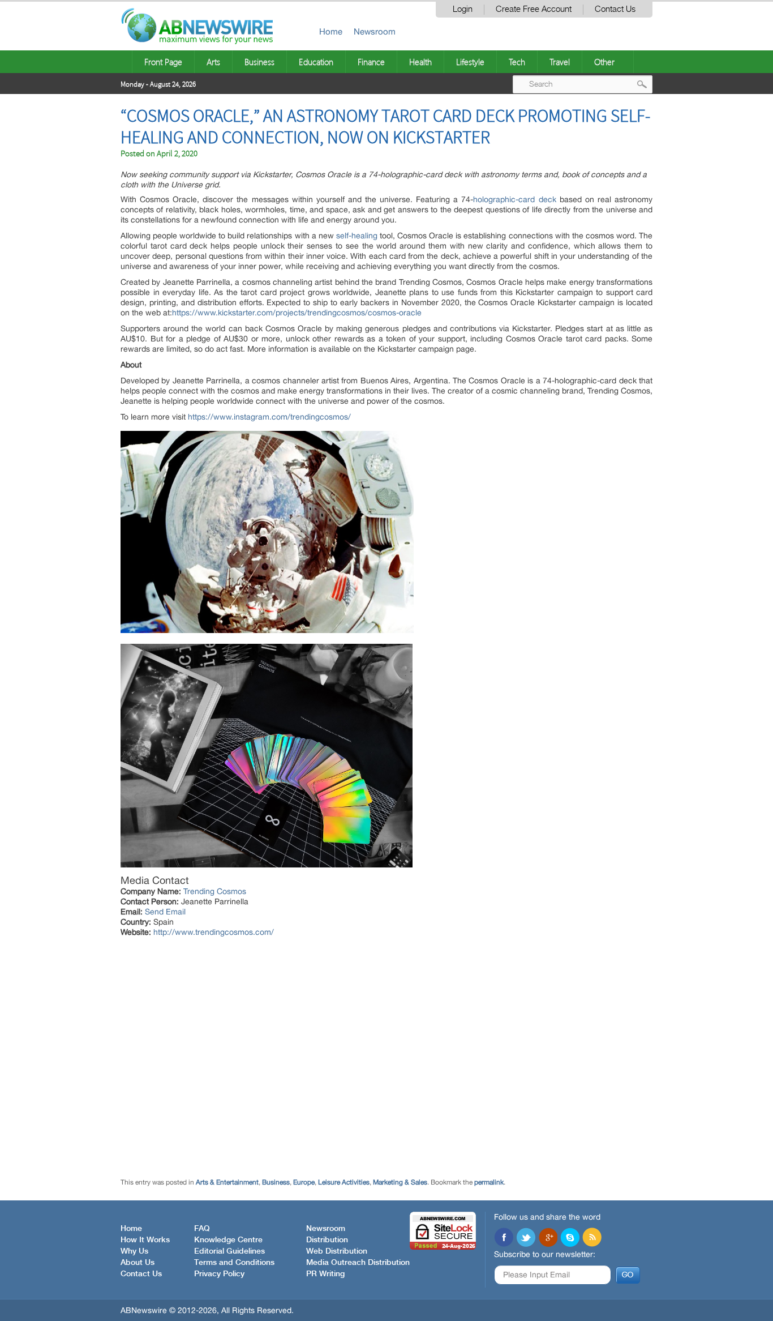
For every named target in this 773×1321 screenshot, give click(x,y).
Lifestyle (470, 61)
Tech (517, 61)
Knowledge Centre (228, 1240)
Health (420, 61)
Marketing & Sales (400, 1182)
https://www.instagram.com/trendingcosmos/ (269, 416)
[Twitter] (525, 1238)
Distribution (327, 1240)
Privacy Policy (219, 1274)
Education (316, 61)
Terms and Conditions (234, 1263)
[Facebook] (503, 1238)
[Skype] (569, 1238)
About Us (137, 1263)
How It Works (145, 1240)
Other (604, 61)
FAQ (202, 1229)
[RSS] (592, 1238)
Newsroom (375, 31)
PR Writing (325, 1274)
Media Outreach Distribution (358, 1263)
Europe (304, 1182)
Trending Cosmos (214, 891)
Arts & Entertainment (227, 1182)
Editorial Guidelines (229, 1251)
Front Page (163, 61)
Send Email (165, 911)
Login (463, 9)
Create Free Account (534, 9)
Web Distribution (336, 1251)
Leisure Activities (344, 1182)
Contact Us (615, 9)
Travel (559, 61)
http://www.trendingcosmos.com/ (213, 932)
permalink (489, 1182)
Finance (371, 61)
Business (259, 61)
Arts (213, 61)
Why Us (134, 1251)
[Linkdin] (547, 1238)
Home (330, 31)
